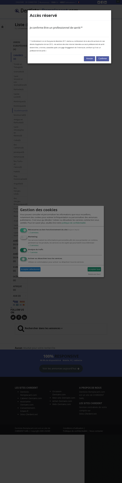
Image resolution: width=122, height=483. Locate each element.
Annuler (89, 59)
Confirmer (102, 59)
